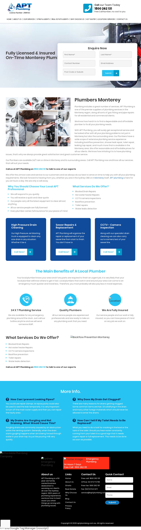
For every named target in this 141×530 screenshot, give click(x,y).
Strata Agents (43, 19)
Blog (67, 498)
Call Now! (19, 252)
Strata (68, 485)
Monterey (99, 177)
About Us (17, 19)
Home (9, 19)
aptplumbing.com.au (86, 523)
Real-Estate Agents (60, 19)
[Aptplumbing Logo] (20, 8)
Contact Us (122, 19)
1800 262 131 (103, 8)
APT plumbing (116, 177)
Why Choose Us (77, 19)
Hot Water (91, 19)
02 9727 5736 (94, 482)
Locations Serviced (106, 19)
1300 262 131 (95, 485)
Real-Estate (70, 489)
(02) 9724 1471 (91, 489)
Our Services (29, 19)
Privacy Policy (68, 507)
